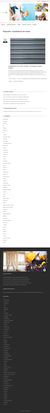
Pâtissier (4, 211)
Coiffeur (4, 147)
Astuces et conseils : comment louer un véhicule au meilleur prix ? (16, 96)
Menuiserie (5, 200)
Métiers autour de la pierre (8, 205)
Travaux (4, 235)
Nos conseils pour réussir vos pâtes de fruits (32, 111)
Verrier (4, 242)
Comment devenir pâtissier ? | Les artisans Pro (12, 111)
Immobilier (5, 187)
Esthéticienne (5, 172)
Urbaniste (5, 240)
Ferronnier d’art (6, 176)
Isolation (4, 191)
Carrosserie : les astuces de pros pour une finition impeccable (15, 99)
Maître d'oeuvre (6, 198)
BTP (4, 132)
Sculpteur (5, 224)
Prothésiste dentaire (7, 220)
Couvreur (5, 156)
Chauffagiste (5, 141)
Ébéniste (4, 167)
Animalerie (5, 121)
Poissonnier (5, 218)
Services (4, 227)
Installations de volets (27, 78)
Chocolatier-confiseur (7, 143)
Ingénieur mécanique (7, 189)
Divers (19, 24)
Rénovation (5, 222)
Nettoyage (5, 209)
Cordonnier (5, 154)
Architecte (5, 123)
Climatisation (5, 145)
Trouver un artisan (6, 238)
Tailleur (4, 229)
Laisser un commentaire (18, 81)
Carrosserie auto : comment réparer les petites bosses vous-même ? (16, 101)
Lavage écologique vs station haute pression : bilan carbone (14, 94)
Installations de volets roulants (38, 78)
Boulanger (5, 130)
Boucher (4, 128)
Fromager (5, 180)
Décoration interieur (7, 163)
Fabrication (5, 174)
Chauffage (5, 139)
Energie (4, 169)
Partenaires (44, 1)
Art (3, 125)
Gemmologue (5, 183)
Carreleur (5, 134)
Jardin (4, 194)
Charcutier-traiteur (6, 136)
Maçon (4, 196)
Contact (3, 24)
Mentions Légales (11, 24)
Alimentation (5, 119)
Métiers (34, 24)
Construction (5, 152)
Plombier (4, 216)
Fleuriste (4, 178)
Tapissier (4, 231)
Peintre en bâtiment (7, 213)
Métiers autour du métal (8, 207)
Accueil (38, 1)
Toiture (4, 233)
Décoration (5, 161)
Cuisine (4, 158)
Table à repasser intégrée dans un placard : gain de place (14, 103)
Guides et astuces (26, 24)
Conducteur (5, 150)
